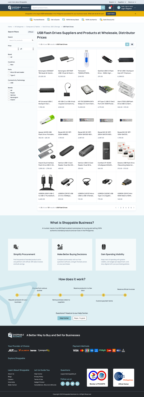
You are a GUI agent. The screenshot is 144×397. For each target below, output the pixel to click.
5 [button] (128, 208)
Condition (11, 62)
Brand (10, 54)
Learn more (111, 14)
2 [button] (120, 208)
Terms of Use (38, 379)
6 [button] (131, 208)
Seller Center (12, 385)
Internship (11, 382)
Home (10, 27)
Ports (10, 69)
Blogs (10, 377)
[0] (110, 8)
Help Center (64, 318)
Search (10, 37)
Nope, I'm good (79, 318)
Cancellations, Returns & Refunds (45, 385)
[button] (18, 48)
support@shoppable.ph (68, 374)
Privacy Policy (38, 377)
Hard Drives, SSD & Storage (51, 27)
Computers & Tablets (33, 27)
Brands (10, 87)
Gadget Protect (39, 382)
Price (9, 46)
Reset (31, 32)
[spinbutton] (14, 49)
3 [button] (123, 208)
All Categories (19, 27)
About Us (11, 374)
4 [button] (126, 208)
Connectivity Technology (16, 80)
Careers (10, 379)
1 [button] (118, 208)
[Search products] (32, 40)
